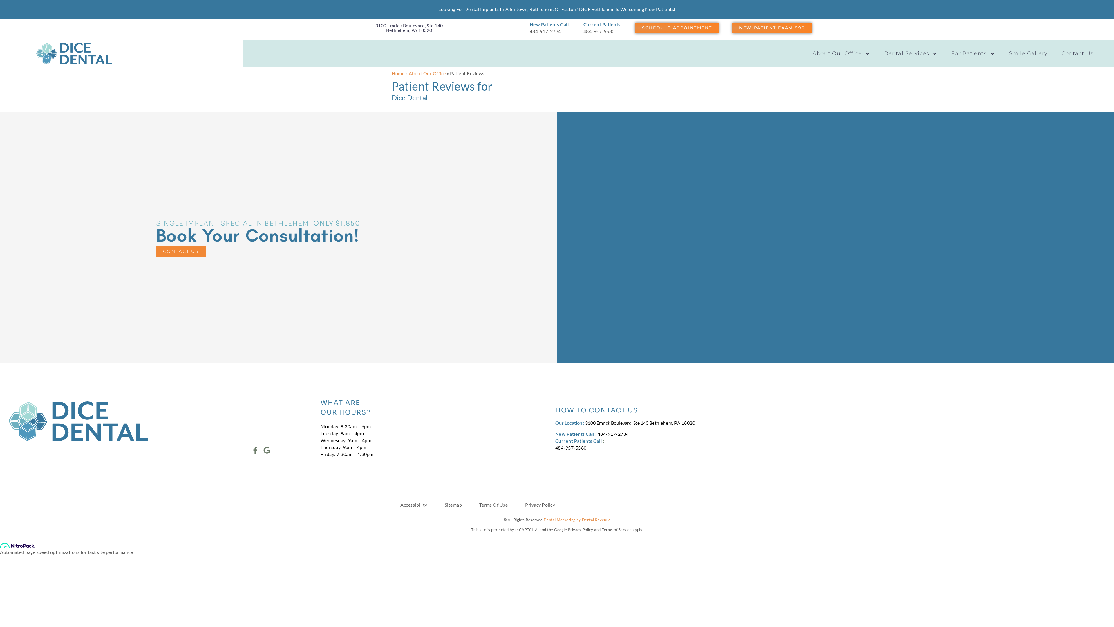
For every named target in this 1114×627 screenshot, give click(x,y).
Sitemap (453, 504)
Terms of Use (493, 504)
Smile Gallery (1028, 53)
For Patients (969, 53)
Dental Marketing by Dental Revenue (577, 520)
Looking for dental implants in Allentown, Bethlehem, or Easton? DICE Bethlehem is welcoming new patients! (557, 9)
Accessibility (413, 504)
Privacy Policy (540, 504)
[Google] (266, 450)
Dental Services (906, 53)
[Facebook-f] (255, 450)
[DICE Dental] (74, 53)
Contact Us (1077, 53)
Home (398, 73)
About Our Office (837, 53)
